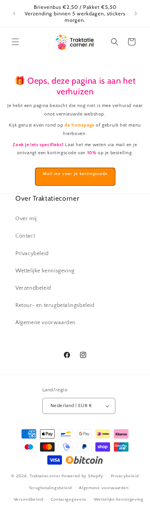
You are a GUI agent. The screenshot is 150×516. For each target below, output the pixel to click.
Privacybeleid (32, 254)
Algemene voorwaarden (45, 323)
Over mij (26, 219)
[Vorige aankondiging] (14, 13)
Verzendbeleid (33, 288)
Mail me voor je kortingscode (75, 173)
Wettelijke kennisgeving (45, 271)
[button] (15, 41)
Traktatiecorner (45, 476)
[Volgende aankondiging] (135, 13)
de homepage (80, 125)
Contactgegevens (69, 499)
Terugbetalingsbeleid (50, 488)
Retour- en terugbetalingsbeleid (55, 305)
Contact (25, 236)
